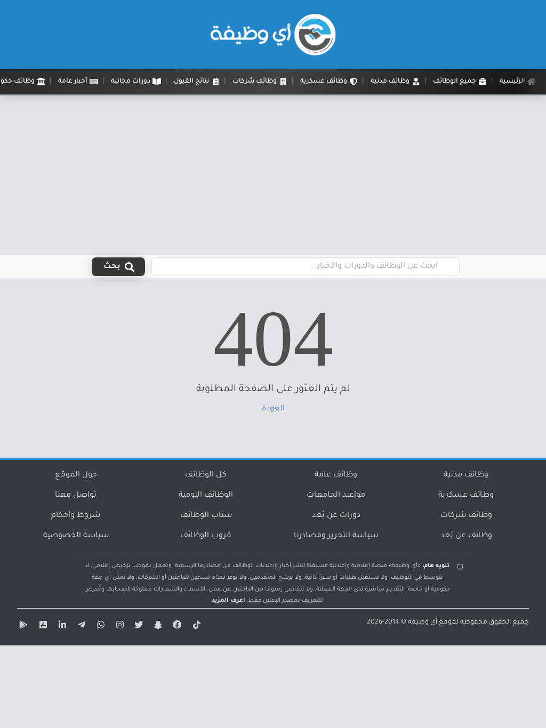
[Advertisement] (273, 175)
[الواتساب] (99, 627)
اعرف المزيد (228, 600)
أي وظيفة (422, 622)
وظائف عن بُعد (466, 536)
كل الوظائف (206, 475)
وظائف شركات (466, 516)
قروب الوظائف (205, 536)
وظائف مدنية (466, 475)
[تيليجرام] (80, 627)
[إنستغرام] (118, 627)
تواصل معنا (76, 495)
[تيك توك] (195, 627)
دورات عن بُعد (336, 516)
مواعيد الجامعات (336, 495)
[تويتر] (137, 627)
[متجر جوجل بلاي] (22, 627)
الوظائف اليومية (206, 495)
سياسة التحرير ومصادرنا (336, 536)
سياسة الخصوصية (76, 536)
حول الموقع (76, 475)
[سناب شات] (156, 627)
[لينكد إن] (60, 627)
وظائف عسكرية (466, 495)
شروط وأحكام (75, 516)
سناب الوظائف (206, 516)
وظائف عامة (336, 475)
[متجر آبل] (41, 627)
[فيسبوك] (176, 627)
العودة (273, 409)
